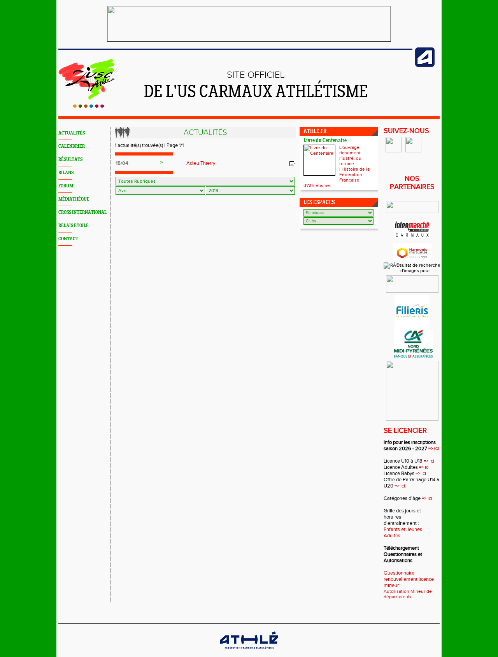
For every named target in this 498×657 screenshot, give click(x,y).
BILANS (66, 172)
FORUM (65, 186)
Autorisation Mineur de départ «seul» (408, 594)
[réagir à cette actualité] (292, 164)
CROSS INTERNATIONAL (82, 212)
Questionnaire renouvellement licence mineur (409, 579)
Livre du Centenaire (325, 141)
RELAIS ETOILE (73, 225)
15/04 (122, 163)
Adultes (392, 536)
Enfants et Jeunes (403, 529)
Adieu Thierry (200, 163)
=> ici (433, 449)
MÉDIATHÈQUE (73, 199)
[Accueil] (88, 106)
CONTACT (68, 238)
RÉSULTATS (70, 159)
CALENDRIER (71, 146)
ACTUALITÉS (71, 133)
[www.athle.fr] (425, 65)
